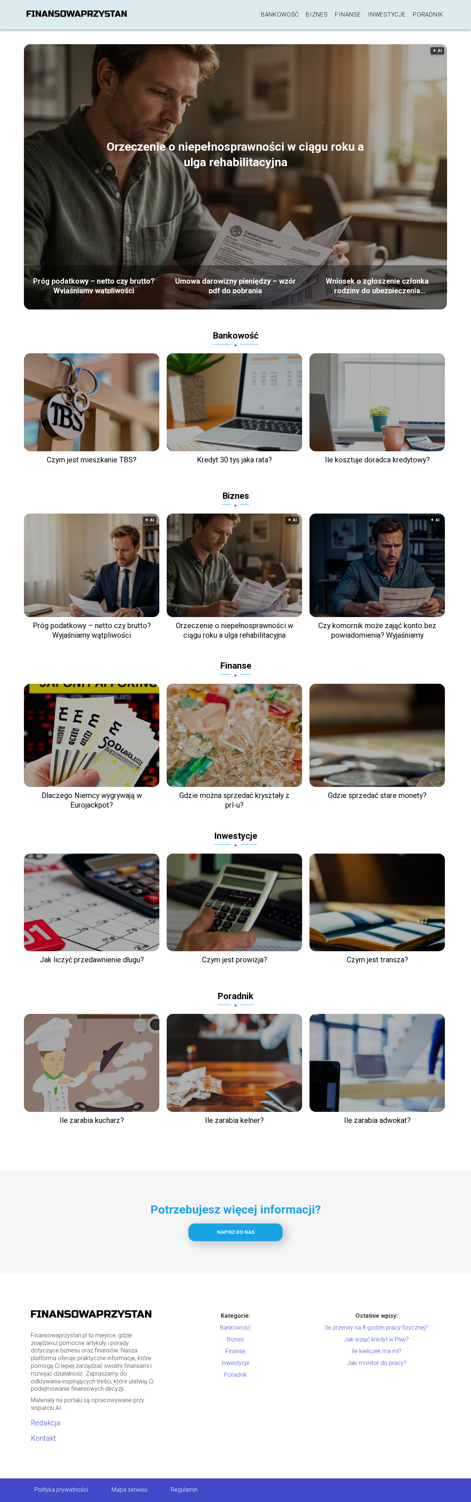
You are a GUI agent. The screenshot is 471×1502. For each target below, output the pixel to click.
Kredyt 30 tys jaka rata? (234, 459)
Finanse (348, 14)
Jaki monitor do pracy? (377, 1362)
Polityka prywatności (61, 1489)
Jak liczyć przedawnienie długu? (92, 959)
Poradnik (428, 14)
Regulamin (184, 1489)
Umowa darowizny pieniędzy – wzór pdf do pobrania (235, 285)
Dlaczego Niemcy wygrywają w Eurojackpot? (92, 800)
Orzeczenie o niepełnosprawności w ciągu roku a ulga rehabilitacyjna (235, 154)
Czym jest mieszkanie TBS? (92, 459)
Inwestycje (387, 14)
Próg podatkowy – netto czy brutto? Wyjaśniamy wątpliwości (94, 285)
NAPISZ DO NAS (235, 1232)
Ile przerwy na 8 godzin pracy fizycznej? (376, 1327)
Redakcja (46, 1422)
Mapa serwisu (129, 1489)
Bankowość (279, 14)
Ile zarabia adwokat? (377, 1120)
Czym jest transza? (377, 959)
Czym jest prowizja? (234, 959)
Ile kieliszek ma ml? (376, 1351)
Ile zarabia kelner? (234, 1120)
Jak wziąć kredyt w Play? (376, 1339)
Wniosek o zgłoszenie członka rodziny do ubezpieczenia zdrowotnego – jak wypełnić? (377, 285)
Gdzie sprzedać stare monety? (377, 795)
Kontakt (43, 1438)
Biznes (316, 14)
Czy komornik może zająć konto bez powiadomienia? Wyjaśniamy (377, 630)
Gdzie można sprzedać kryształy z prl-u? (234, 800)
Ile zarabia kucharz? (92, 1120)
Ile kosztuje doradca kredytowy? (377, 459)
